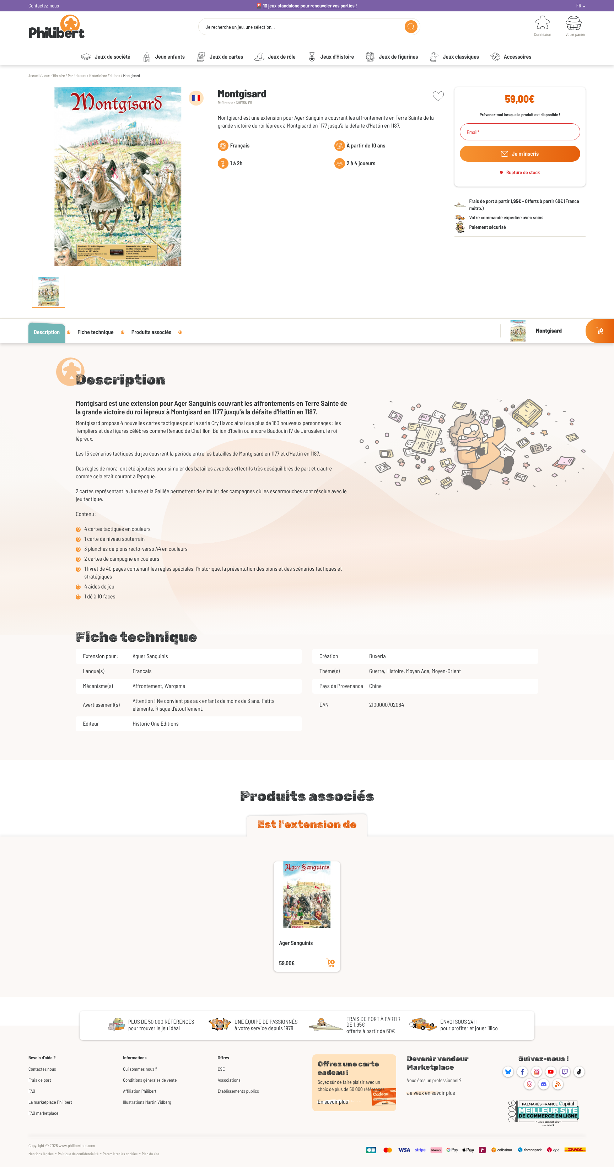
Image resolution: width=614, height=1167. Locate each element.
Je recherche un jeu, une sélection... (240, 27)
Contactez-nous (43, 5)
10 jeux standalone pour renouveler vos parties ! (310, 5)
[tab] (307, 826)
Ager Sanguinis (296, 943)
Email (472, 132)
